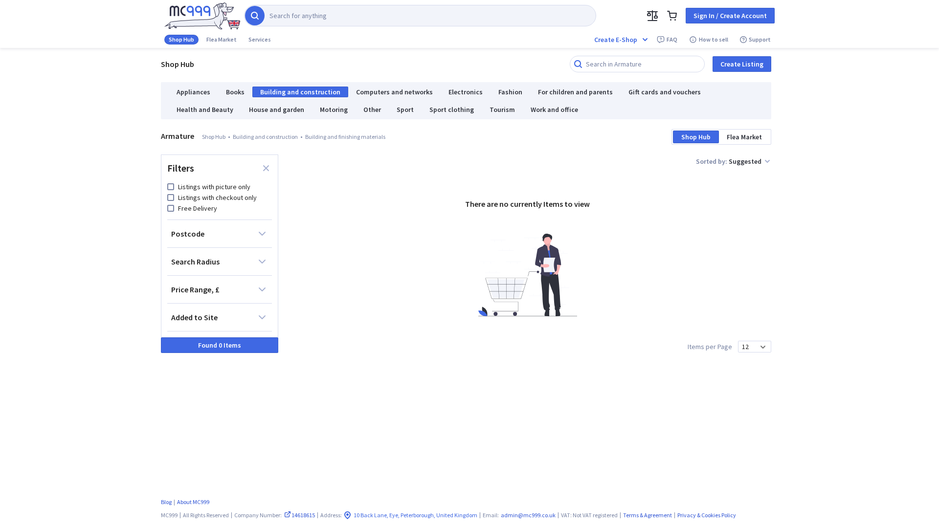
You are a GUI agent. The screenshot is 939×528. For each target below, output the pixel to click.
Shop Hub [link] (181, 39)
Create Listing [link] (741, 64)
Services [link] (259, 39)
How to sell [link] (713, 39)
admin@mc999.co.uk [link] (528, 515)
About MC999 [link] (193, 502)
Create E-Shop (615, 39)
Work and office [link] (554, 109)
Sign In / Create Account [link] (730, 15)
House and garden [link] (276, 109)
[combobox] (749, 346)
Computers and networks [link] (394, 92)
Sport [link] (405, 109)
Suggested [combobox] (745, 161)
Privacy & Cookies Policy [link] (706, 515)
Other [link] (372, 109)
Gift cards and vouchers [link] (664, 92)
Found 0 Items (219, 345)
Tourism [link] (502, 109)
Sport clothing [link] (451, 109)
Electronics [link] (465, 92)
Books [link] (235, 92)
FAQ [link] (672, 39)
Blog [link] (166, 502)
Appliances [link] (193, 92)
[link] (202, 15)
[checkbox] (170, 186)
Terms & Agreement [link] (647, 515)
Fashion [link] (510, 92)
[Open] (763, 347)
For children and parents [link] (575, 92)
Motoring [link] (334, 109)
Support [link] (760, 39)
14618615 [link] (303, 515)
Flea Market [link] (221, 39)
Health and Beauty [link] (205, 109)
